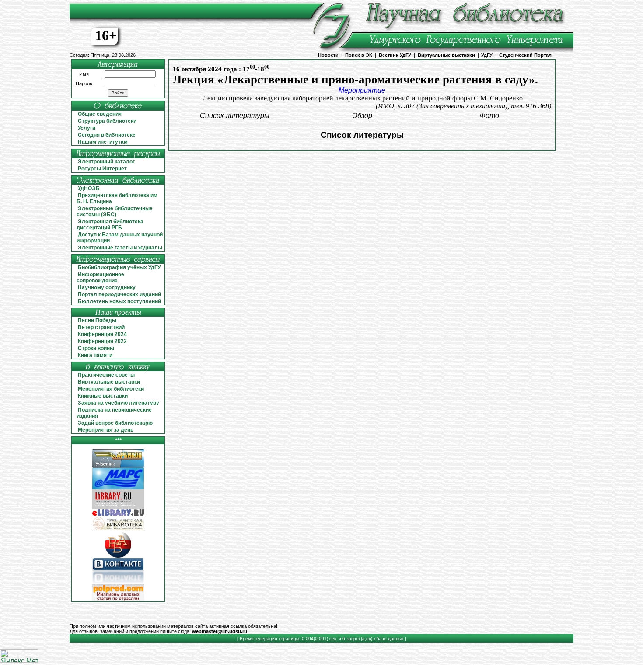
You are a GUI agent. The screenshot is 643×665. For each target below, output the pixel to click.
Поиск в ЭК (358, 55)
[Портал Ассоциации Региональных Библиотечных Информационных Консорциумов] (118, 466)
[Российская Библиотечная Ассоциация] (118, 556)
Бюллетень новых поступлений (119, 301)
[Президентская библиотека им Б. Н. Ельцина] (118, 529)
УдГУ (487, 55)
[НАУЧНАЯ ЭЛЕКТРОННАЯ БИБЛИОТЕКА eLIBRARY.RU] (118, 514)
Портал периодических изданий (119, 294)
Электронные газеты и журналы (120, 248)
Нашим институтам (103, 142)
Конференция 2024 (102, 334)
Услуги (86, 128)
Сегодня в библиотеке (107, 135)
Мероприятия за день (105, 430)
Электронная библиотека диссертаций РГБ (110, 224)
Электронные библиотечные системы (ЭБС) (115, 211)
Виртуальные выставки (446, 55)
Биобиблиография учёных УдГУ (119, 267)
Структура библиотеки (107, 121)
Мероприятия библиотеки (111, 389)
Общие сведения (100, 114)
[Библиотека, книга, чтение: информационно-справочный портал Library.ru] (118, 508)
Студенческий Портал (525, 55)
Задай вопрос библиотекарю (115, 423)
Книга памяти (95, 355)
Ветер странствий (101, 327)
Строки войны (96, 348)
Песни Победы (97, 320)
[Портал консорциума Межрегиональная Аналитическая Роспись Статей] (118, 487)
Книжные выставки (103, 396)
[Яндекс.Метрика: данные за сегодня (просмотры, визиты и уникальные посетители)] (19, 656)
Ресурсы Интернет (102, 169)
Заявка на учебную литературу (118, 403)
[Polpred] (118, 599)
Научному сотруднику (107, 287)
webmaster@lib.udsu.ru (219, 631)
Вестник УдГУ (395, 55)
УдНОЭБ (89, 188)
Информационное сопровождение (100, 277)
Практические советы (106, 375)
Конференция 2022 (102, 341)
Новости (328, 55)
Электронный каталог (106, 162)
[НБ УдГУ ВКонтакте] (118, 582)
